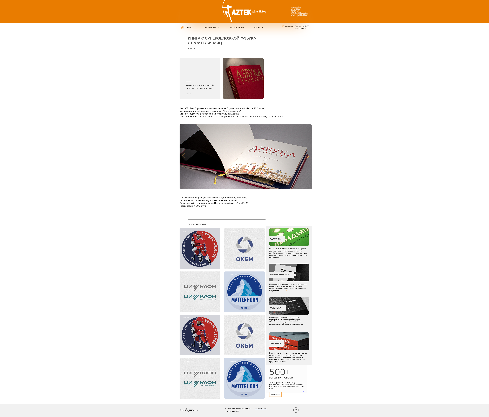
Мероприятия (237, 27)
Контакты (258, 27)
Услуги (190, 27)
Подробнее (275, 394)
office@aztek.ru (261, 408)
